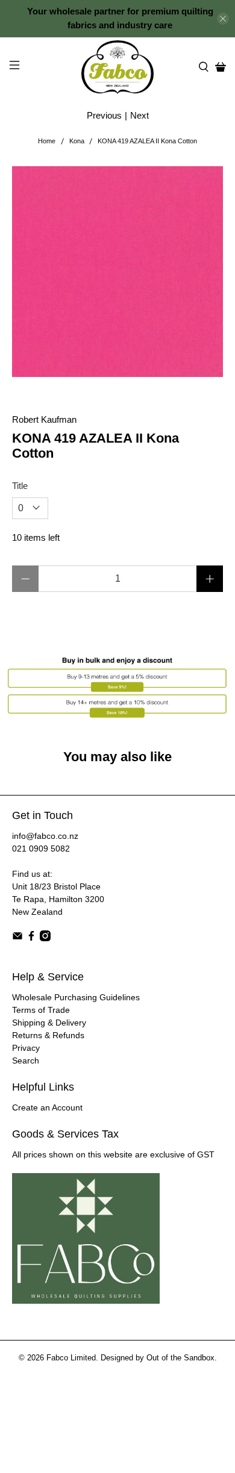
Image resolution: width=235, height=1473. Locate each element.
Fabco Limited (71, 1358)
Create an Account (47, 1107)
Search (25, 1060)
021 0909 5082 (41, 848)
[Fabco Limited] (118, 67)
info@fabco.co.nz (45, 836)
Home (46, 141)
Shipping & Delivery (49, 1022)
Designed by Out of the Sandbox (158, 1358)
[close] (223, 19)
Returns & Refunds (48, 1035)
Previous (104, 115)
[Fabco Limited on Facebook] (31, 938)
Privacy (26, 1048)
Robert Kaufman (44, 419)
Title (20, 486)
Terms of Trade (41, 1010)
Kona (76, 141)
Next (139, 115)
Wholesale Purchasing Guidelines (76, 997)
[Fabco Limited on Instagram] (45, 938)
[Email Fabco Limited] (17, 938)
